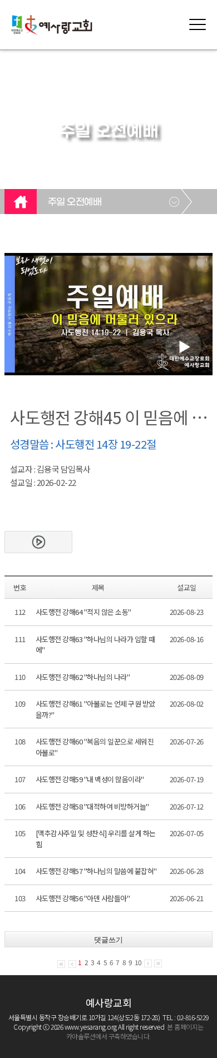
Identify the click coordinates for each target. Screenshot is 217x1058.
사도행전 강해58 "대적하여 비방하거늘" (92, 806)
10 (138, 962)
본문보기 (38, 542)
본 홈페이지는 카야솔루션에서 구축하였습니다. (135, 1031)
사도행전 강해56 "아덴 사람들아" (83, 898)
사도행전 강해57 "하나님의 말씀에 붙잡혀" (96, 871)
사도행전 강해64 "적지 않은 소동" (83, 612)
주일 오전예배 (75, 202)
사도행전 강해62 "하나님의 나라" (83, 677)
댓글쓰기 (108, 940)
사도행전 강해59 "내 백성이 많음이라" (90, 779)
